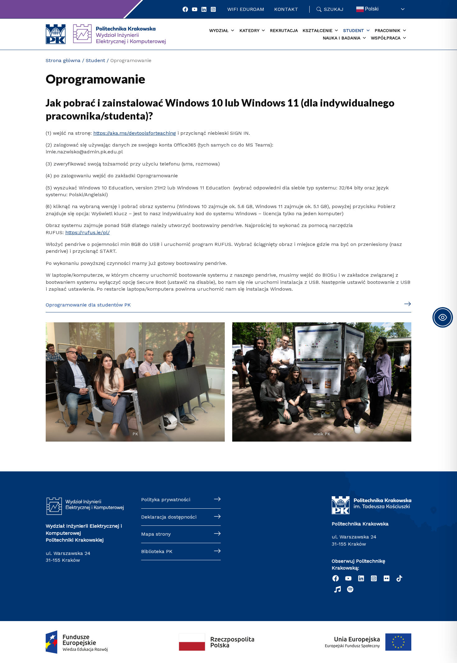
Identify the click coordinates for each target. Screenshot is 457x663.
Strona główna (63, 60)
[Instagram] (213, 9)
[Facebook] (185, 9)
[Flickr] (386, 578)
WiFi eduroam (245, 9)
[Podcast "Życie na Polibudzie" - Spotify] (350, 589)
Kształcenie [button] (317, 30)
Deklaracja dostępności (168, 517)
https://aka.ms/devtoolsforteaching (134, 133)
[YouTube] (194, 9)
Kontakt (286, 9)
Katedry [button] (249, 30)
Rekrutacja (284, 30)
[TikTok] (399, 578)
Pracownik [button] (387, 30)
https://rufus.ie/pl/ (87, 232)
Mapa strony (156, 534)
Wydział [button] (218, 30)
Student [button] (353, 30)
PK (135, 434)
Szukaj (334, 9)
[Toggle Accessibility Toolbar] (442, 317)
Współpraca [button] (385, 37)
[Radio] (337, 589)
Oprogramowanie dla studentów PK (88, 305)
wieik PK (321, 434)
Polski (371, 8)
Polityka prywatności (165, 499)
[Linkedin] (204, 9)
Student (95, 60)
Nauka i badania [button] (341, 37)
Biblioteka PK (157, 551)
